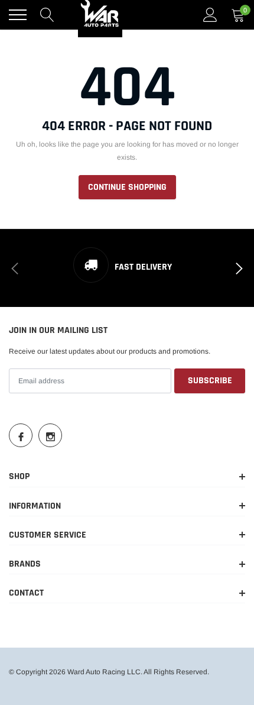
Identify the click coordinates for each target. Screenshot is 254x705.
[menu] (18, 15)
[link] (20, 435)
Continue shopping (127, 187)
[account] (210, 15)
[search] (47, 15)
